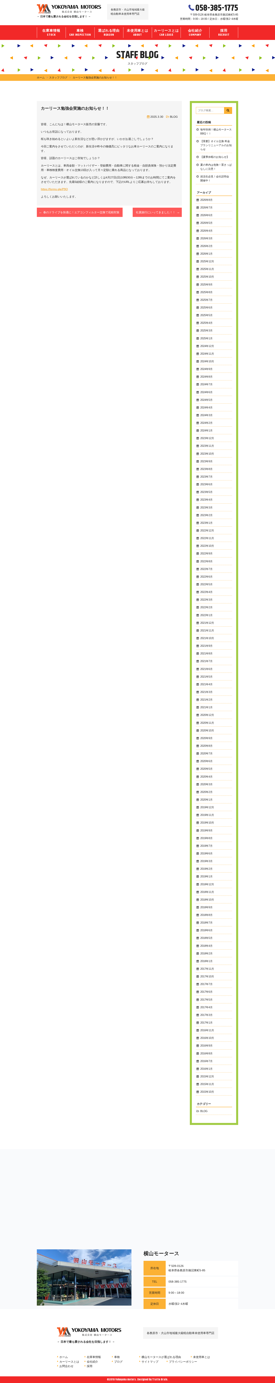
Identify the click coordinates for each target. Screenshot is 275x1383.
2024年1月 (206, 430)
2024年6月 (206, 392)
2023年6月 (206, 484)
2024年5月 (206, 400)
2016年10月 (207, 1038)
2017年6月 (206, 991)
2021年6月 (206, 669)
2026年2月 (206, 246)
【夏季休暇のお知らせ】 (214, 157)
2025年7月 (206, 300)
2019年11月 (207, 815)
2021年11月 (207, 630)
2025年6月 (206, 307)
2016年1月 (206, 1068)
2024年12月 (207, 346)
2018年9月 (206, 907)
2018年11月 (207, 892)
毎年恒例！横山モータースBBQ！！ (216, 131)
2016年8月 (206, 1053)
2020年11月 (207, 723)
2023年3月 (206, 507)
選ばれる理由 (109, 33)
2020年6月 (206, 761)
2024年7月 (206, 384)
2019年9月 (206, 830)
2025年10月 (207, 276)
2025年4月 (206, 323)
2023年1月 (206, 523)
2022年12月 (207, 530)
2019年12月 (207, 807)
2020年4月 (206, 776)
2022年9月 (206, 553)
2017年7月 (206, 984)
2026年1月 (206, 253)
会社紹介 (195, 33)
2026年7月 (206, 207)
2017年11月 (207, 968)
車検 (80, 33)
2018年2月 (206, 953)
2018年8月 (206, 915)
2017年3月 (206, 1015)
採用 (224, 33)
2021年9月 (206, 646)
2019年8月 (206, 838)
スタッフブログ (58, 77)
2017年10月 (207, 976)
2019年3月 (206, 861)
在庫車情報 (51, 33)
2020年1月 (206, 799)
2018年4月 (206, 946)
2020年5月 (206, 769)
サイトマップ (150, 1361)
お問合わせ (66, 1366)
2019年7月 (206, 846)
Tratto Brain (159, 1379)
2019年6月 (206, 853)
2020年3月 (206, 784)
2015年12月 (207, 1076)
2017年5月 (206, 999)
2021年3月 (206, 692)
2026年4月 (206, 230)
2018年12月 (207, 884)
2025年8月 (206, 292)
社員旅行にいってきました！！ (155, 212)
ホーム (41, 77)
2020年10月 (207, 730)
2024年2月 (206, 423)
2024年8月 (206, 376)
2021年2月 (206, 699)
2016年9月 (206, 1045)
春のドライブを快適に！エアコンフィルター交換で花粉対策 (81, 212)
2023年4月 (206, 499)
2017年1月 (206, 1022)
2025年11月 (207, 269)
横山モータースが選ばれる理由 (161, 1357)
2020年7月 (206, 753)
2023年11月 (207, 446)
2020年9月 (206, 738)
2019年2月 (206, 868)
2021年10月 (207, 638)
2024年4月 (206, 407)
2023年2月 (206, 515)
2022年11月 (207, 538)
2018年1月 (206, 961)
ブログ (118, 1361)
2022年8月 (206, 561)
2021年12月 (207, 623)
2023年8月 (206, 469)
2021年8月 (206, 653)
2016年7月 (206, 1061)
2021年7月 (206, 661)
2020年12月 (207, 715)
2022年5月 (206, 584)
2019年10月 (207, 822)
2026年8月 (206, 200)
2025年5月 (206, 315)
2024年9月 (206, 369)
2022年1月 (206, 615)
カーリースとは (166, 33)
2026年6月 (206, 215)
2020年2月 (206, 792)
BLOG (174, 116)
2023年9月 (206, 461)
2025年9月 (206, 284)
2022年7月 (206, 569)
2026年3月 (206, 238)
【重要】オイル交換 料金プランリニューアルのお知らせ (216, 145)
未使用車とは (137, 33)
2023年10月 (207, 453)
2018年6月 (206, 930)
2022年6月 (206, 576)
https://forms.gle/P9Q (54, 189)
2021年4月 (206, 684)
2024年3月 (206, 415)
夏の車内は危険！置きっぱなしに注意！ (216, 167)
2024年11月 (207, 353)
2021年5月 (206, 676)
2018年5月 (206, 938)
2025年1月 (206, 338)
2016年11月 (207, 1030)
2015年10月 (207, 1091)
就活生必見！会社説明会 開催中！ (214, 178)
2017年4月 (206, 1007)
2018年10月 (207, 899)
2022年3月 (206, 599)
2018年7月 (206, 922)
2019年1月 (206, 876)
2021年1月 (206, 707)
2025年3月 (206, 330)
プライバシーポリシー (183, 1361)
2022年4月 (206, 592)
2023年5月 (206, 492)
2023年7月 (206, 476)
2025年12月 (207, 261)
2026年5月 (206, 223)
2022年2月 (206, 607)
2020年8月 (206, 746)
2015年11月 (207, 1084)
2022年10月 (207, 546)
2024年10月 (207, 361)
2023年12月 (207, 438)
